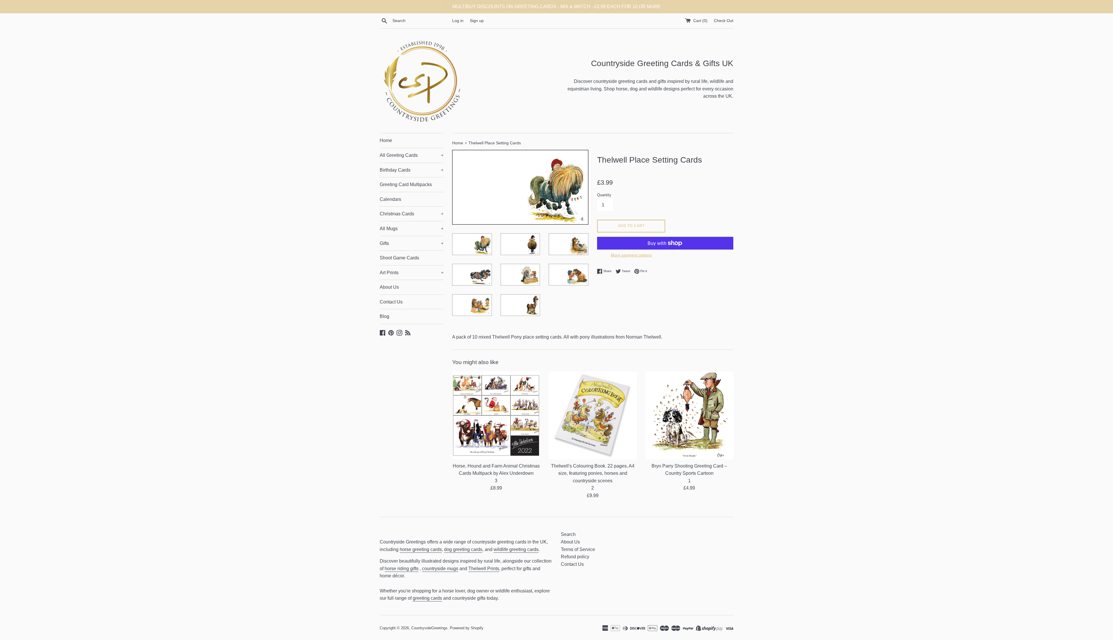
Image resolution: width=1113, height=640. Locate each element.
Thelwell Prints (483, 568)
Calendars (390, 199)
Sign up (477, 20)
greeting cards (427, 598)
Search (568, 534)
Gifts (411, 243)
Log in (457, 20)
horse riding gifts (402, 568)
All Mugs (411, 228)
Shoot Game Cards (399, 257)
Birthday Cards (411, 170)
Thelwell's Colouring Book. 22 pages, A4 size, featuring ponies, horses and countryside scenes (592, 473)
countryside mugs (440, 568)
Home (386, 140)
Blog (384, 316)
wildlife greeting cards (516, 549)
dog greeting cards (463, 549)
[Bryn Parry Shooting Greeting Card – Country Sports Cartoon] (689, 415)
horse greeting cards (421, 549)
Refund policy (575, 556)
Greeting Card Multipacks (406, 184)
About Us (389, 287)
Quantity (604, 195)
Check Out (723, 20)
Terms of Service (578, 549)
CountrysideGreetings (429, 628)
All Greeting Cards (411, 155)
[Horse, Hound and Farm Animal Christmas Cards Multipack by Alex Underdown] (496, 415)
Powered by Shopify (466, 628)
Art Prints (411, 272)
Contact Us (391, 301)
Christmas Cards (411, 213)
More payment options (631, 255)
